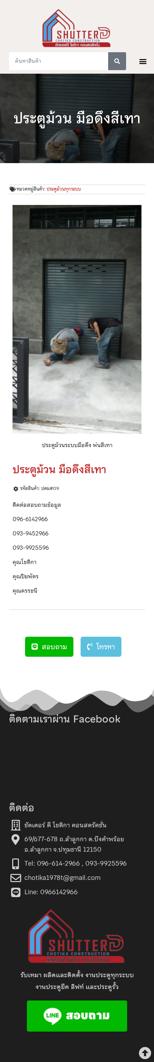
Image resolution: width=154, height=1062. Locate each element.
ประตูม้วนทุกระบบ (64, 189)
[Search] (117, 61)
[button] (143, 61)
